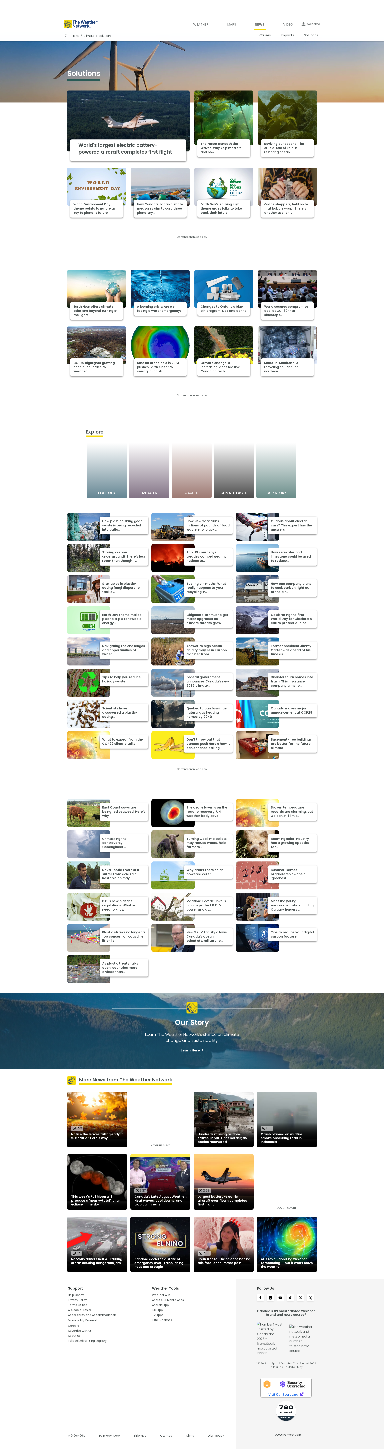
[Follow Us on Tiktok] (290, 1298)
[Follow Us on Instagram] (270, 1298)
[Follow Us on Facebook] (260, 1298)
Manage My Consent (82, 1320)
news (75, 36)
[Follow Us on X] (310, 1298)
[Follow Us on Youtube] (280, 1298)
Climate (89, 36)
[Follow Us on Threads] (300, 1298)
